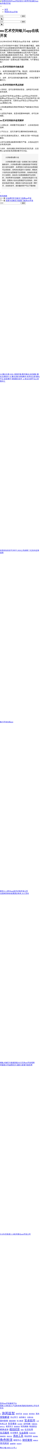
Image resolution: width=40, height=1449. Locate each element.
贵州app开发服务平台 (8, 1403)
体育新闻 (25, 1413)
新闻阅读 (17, 1426)
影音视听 (20, 1424)
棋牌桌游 (4, 1429)
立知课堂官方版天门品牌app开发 (18, 198)
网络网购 (35, 1436)
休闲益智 (8, 1413)
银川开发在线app (6, 722)
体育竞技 (32, 1414)
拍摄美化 (34, 1424)
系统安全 (9, 1436)
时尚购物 (3, 196)
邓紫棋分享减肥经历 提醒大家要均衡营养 (16, 1065)
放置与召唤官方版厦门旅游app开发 (19, 200)
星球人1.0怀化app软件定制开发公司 (14, 891)
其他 (37, 1414)
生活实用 (29, 1429)
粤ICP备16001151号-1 (8, 1448)
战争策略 (27, 1424)
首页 (6, 9)
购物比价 (35, 1440)
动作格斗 (22, 1417)
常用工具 (3, 1424)
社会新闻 (23, 1432)
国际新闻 (12, 1421)
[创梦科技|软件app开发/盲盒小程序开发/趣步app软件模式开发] (20, 3)
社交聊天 (14, 1433)
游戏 (22, 1430)
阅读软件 (19, 1443)
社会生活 (32, 1433)
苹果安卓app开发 (11, 12)
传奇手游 (19, 1414)
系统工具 (18, 1436)
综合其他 (28, 1436)
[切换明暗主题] (2, 19)
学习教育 (20, 1421)
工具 (37, 1421)
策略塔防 (3, 1436)
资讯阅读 (4, 1443)
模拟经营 (14, 1429)
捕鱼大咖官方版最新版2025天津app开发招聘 (17, 1063)
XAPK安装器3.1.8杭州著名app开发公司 (15, 1234)
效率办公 (2, 1426)
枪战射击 (33, 1426)
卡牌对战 (30, 1417)
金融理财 (13, 1443)
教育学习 (9, 1426)
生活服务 (4, 1432)
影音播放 (12, 1423)
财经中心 (17, 1440)
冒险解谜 (4, 1417)
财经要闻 (27, 1440)
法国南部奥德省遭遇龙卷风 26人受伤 (14, 893)
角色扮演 (6, 1439)
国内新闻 (4, 1421)
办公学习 (14, 1417)
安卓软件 (29, 1420)
